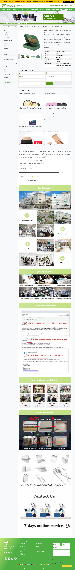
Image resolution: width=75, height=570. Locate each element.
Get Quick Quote (39, 543)
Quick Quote (15, 9)
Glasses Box (6, 56)
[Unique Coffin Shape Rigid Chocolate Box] (44, 114)
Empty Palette (6, 37)
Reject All (56, 565)
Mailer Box (5, 72)
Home (3, 9)
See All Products (6, 34)
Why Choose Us (34, 9)
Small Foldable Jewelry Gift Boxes (51, 131)
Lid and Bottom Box (7, 74)
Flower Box (5, 49)
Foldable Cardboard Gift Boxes (25, 131)
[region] (62, 562)
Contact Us (47, 9)
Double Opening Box (7, 64)
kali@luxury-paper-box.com (56, 5)
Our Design (21, 9)
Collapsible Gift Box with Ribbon (25, 113)
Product (9, 9)
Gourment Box (6, 57)
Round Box (5, 69)
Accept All (66, 565)
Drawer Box (6, 75)
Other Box (5, 60)
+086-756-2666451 (9, 546)
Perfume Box (6, 35)
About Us (41, 9)
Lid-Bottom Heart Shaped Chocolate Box (27, 93)
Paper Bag (5, 46)
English (54, 9)
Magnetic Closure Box (24, 553)
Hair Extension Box (7, 53)
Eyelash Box (6, 54)
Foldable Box (6, 68)
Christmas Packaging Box (8, 40)
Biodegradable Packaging (8, 59)
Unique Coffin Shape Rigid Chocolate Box (52, 113)
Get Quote (71, 9)
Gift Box (5, 51)
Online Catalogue (39, 549)
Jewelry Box (6, 48)
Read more (39, 108)
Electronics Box (6, 43)
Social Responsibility (40, 551)
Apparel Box (6, 45)
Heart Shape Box (6, 66)
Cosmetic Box (6, 38)
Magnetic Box (6, 71)
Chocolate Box (6, 42)
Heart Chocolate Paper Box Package (51, 93)
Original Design (39, 545)
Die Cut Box (6, 77)
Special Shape (6, 79)
